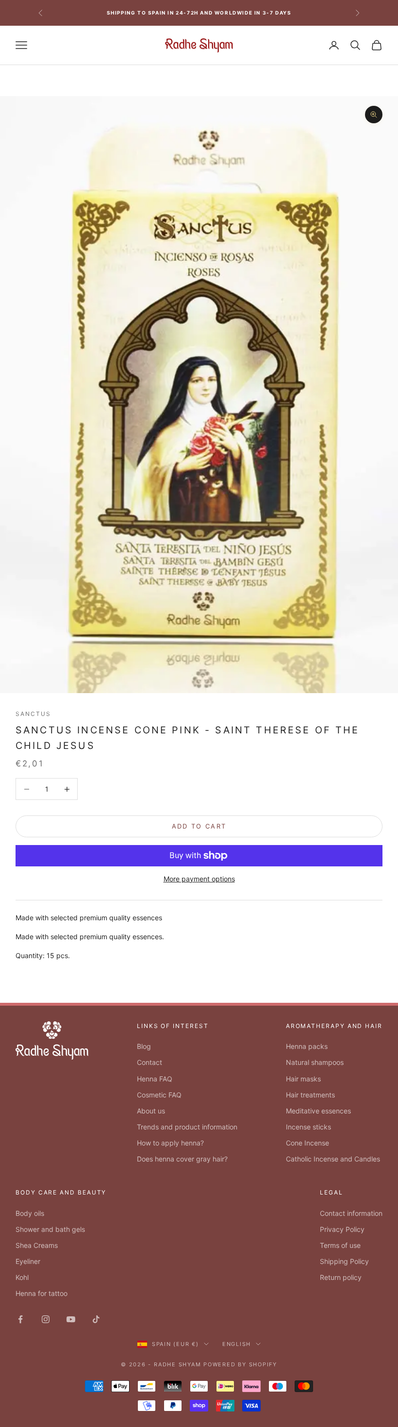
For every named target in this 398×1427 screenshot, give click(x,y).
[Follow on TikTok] (96, 1319)
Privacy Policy (342, 1229)
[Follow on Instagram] (45, 1319)
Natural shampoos (315, 1062)
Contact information (351, 1213)
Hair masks (303, 1079)
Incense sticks (308, 1127)
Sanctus (33, 713)
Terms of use (340, 1245)
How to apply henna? (170, 1143)
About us (151, 1111)
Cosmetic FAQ (159, 1095)
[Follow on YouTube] (71, 1319)
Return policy (341, 1277)
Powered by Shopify (240, 1364)
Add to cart (199, 826)
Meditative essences (318, 1111)
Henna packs (307, 1046)
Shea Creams (37, 1245)
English (236, 1344)
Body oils (30, 1213)
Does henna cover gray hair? (182, 1159)
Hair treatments (310, 1095)
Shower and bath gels (50, 1229)
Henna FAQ (154, 1079)
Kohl (22, 1277)
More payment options (199, 879)
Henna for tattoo (41, 1293)
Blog (144, 1046)
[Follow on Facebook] (20, 1319)
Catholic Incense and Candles (333, 1159)
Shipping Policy (344, 1261)
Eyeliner (28, 1261)
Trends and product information (187, 1127)
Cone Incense (307, 1143)
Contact (149, 1062)
